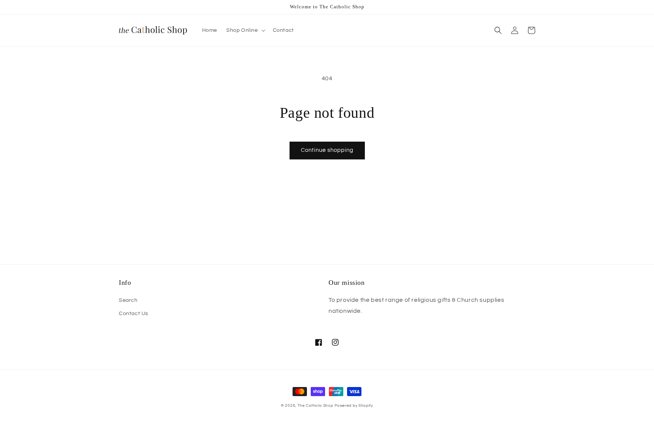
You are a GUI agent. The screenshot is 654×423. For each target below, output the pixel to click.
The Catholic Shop (315, 405)
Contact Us (133, 313)
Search (128, 300)
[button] (245, 30)
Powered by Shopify (354, 405)
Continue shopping (327, 150)
